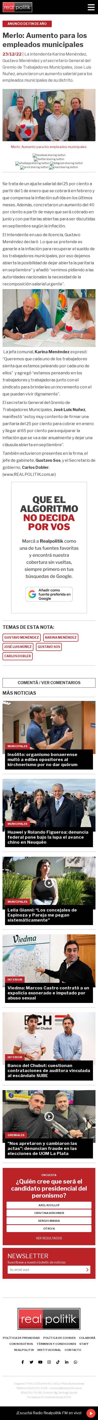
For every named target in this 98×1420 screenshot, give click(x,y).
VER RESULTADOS (49, 1238)
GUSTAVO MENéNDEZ (21, 637)
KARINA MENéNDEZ (61, 637)
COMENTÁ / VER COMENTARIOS (49, 682)
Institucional (49, 1350)
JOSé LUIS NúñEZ (18, 647)
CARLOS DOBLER (17, 656)
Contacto (73, 1350)
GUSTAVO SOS (49, 647)
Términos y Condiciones (56, 1344)
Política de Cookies (59, 1338)
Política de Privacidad (21, 1338)
